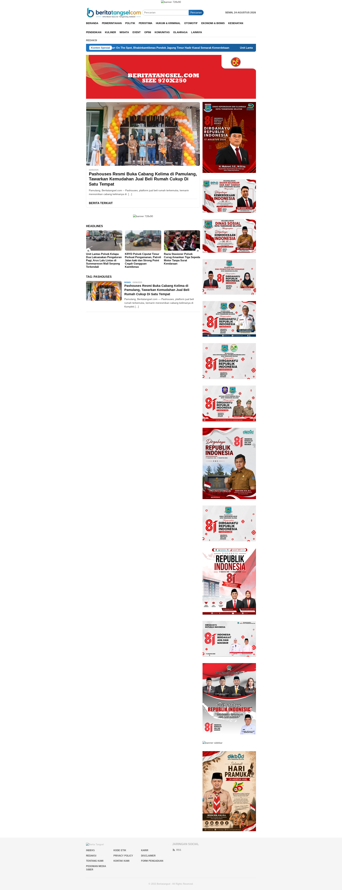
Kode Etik (119, 850)
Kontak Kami (121, 861)
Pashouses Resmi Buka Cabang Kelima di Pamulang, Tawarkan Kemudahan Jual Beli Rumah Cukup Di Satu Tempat (143, 179)
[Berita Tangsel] (114, 12)
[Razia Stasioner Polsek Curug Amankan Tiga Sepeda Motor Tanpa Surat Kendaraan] (182, 240)
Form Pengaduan (152, 861)
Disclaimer (148, 855)
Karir (144, 850)
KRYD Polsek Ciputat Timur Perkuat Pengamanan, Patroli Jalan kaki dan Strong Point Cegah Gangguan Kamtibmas (143, 260)
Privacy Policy (123, 855)
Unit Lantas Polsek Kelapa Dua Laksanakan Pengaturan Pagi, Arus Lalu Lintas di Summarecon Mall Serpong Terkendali (104, 260)
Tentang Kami (94, 861)
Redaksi (91, 855)
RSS (178, 850)
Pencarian (196, 12)
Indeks (90, 850)
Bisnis (127, 282)
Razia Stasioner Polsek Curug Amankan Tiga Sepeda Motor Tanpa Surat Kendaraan (182, 258)
